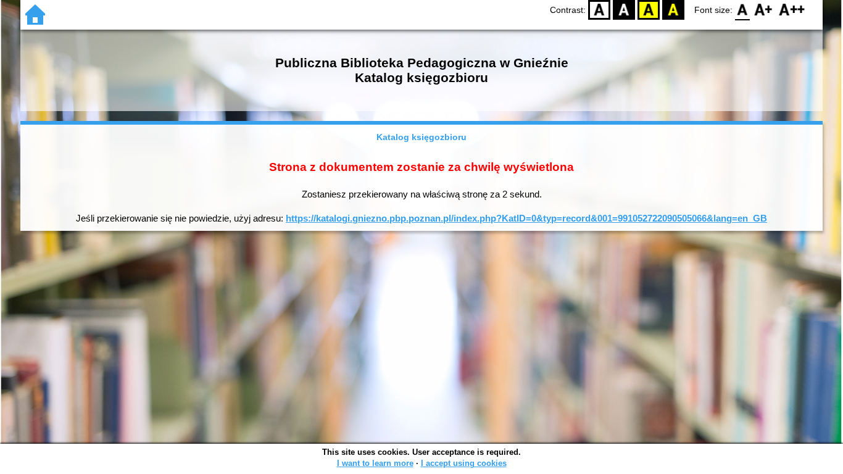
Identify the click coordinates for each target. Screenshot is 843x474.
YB (648, 9)
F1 (764, 9)
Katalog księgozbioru (421, 137)
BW (624, 9)
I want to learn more (375, 463)
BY (673, 9)
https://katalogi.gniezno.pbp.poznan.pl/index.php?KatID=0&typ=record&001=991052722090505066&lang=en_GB (526, 218)
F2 (792, 9)
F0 (743, 9)
